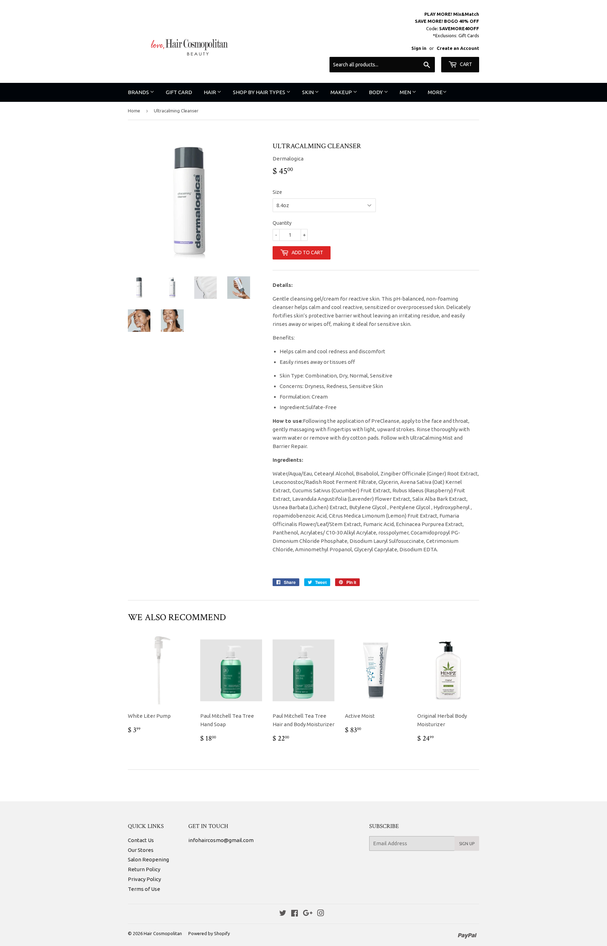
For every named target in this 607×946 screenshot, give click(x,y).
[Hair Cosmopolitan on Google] (308, 914)
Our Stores (141, 850)
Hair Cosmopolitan (163, 933)
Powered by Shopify (209, 933)
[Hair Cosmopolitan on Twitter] (282, 914)
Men (406, 92)
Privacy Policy (144, 879)
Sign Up (467, 843)
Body (376, 92)
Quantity (282, 223)
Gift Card (179, 92)
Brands (139, 92)
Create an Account (458, 48)
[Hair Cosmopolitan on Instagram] (320, 914)
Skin (308, 92)
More (435, 92)
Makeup (342, 92)
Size (277, 192)
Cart (465, 64)
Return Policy (144, 869)
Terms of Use (144, 889)
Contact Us (141, 840)
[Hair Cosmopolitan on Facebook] (294, 914)
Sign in (418, 48)
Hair (210, 92)
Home (134, 110)
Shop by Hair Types (259, 92)
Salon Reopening (148, 859)
